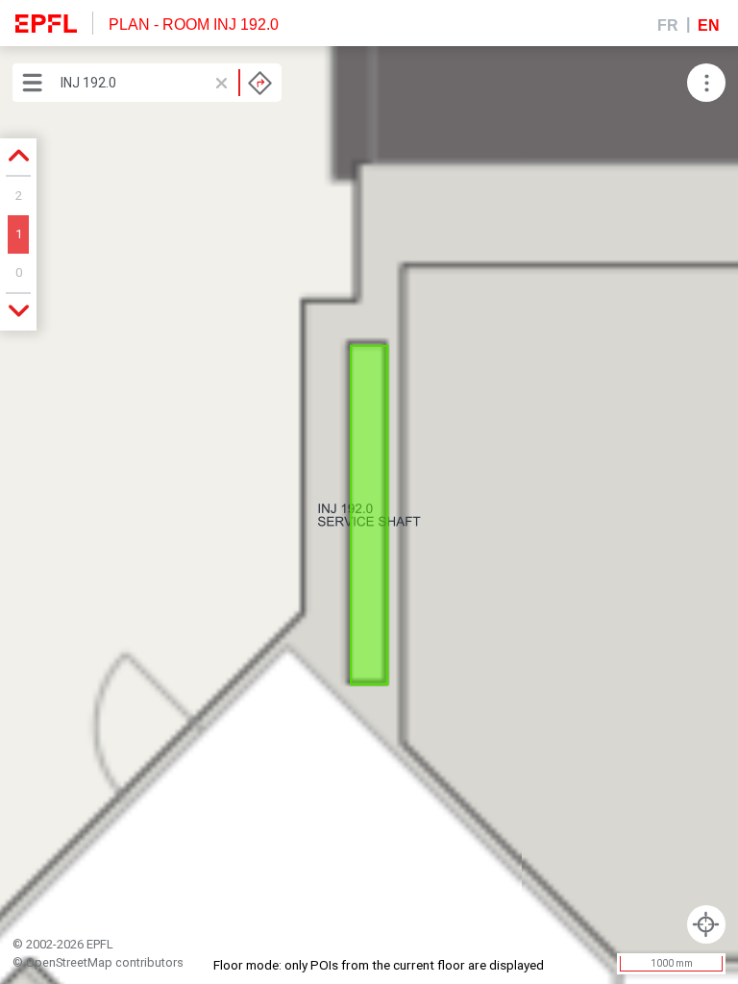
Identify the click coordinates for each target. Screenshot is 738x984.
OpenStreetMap (69, 962)
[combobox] (166, 82)
